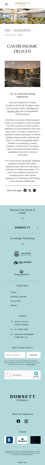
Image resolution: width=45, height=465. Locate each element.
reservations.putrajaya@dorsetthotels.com (24, 335)
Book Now (22, 462)
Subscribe (33, 355)
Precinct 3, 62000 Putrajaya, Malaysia (21, 323)
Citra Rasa (30, 108)
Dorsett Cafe (13, 111)
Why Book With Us (22, 30)
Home (7, 30)
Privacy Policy (16, 301)
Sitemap (14, 305)
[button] (38, 227)
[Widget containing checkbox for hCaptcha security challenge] (22, 374)
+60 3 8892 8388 (21, 329)
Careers (14, 292)
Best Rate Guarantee (18, 297)
